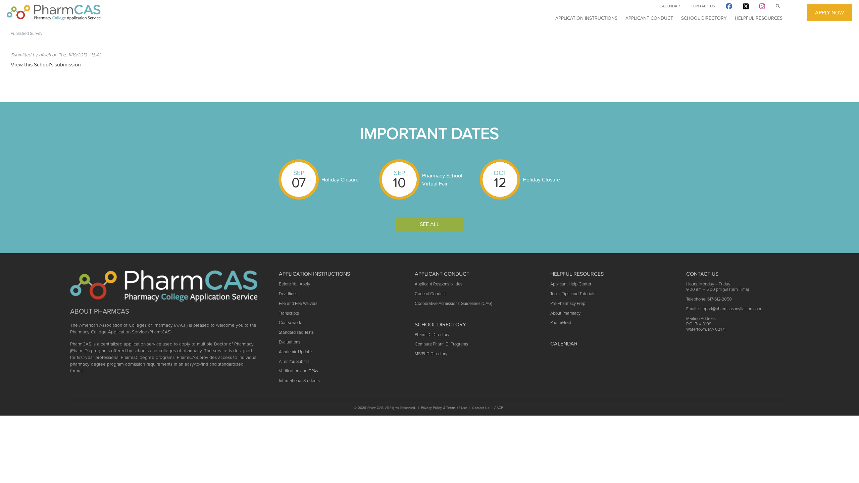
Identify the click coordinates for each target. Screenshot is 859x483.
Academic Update (295, 351)
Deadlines (288, 293)
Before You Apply (294, 284)
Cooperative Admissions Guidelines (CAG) (453, 303)
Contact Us (703, 6)
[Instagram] (762, 7)
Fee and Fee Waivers (298, 303)
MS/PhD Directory (431, 354)
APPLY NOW (829, 12)
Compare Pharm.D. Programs (441, 344)
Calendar (669, 6)
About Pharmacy (565, 313)
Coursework (290, 322)
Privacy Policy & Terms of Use (444, 407)
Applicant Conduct (649, 18)
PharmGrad (560, 322)
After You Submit (294, 361)
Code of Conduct (430, 293)
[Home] (54, 12)
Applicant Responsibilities (438, 284)
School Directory (704, 18)
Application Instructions (586, 18)
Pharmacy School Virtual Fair (442, 179)
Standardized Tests (296, 332)
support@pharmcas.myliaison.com (729, 309)
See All (429, 224)
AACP (498, 407)
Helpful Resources (758, 18)
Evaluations (289, 342)
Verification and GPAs (298, 371)
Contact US (702, 274)
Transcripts (289, 313)
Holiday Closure (340, 179)
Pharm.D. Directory (432, 334)
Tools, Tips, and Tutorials (572, 293)
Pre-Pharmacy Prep (567, 303)
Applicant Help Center (570, 284)
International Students (299, 380)
